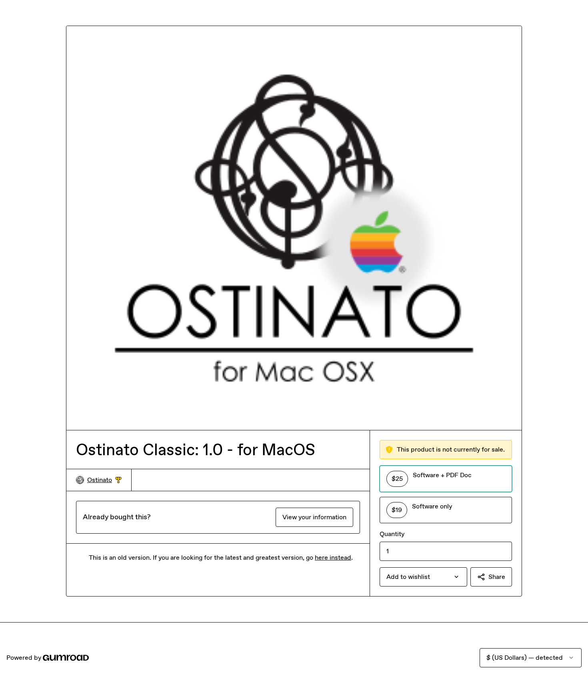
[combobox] (423, 577)
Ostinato (104, 480)
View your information (314, 517)
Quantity (392, 534)
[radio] (446, 479)
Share (496, 577)
